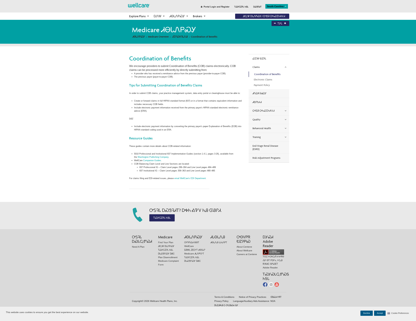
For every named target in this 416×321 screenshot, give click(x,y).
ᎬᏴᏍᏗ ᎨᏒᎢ (276, 297)
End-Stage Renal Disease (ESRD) (265, 147)
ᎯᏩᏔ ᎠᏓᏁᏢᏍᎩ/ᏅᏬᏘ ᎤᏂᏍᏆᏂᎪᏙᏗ (264, 16)
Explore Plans (137, 16)
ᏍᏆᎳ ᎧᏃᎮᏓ (259, 58)
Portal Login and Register (216, 6)
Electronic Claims (263, 79)
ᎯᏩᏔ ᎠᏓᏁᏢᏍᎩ (166, 246)
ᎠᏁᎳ (157, 16)
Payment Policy (262, 85)
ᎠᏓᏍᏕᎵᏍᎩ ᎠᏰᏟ (166, 253)
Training (257, 137)
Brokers (197, 16)
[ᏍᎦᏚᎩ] (139, 5)
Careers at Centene (247, 254)
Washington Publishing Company (153, 157)
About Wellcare (244, 250)
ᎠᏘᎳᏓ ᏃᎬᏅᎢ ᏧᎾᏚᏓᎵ (194, 250)
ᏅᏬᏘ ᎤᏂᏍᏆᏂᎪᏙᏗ (263, 110)
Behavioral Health (262, 128)
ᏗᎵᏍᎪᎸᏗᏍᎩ (259, 93)
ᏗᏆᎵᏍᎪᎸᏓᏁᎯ (180, 36)
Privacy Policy (221, 301)
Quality (256, 119)
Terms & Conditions (224, 297)
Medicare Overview (158, 36)
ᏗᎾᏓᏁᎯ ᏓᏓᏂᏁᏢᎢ (218, 242)
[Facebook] (265, 284)
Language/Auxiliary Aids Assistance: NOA (254, 301)
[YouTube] (276, 284)
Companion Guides (152, 160)
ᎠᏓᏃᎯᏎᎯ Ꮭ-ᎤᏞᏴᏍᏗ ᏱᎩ (226, 305)
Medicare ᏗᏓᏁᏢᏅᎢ (194, 253)
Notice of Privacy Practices (252, 297)
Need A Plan (138, 246)
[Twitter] (271, 284)
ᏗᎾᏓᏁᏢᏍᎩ (177, 16)
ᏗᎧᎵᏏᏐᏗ (257, 102)
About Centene (244, 246)
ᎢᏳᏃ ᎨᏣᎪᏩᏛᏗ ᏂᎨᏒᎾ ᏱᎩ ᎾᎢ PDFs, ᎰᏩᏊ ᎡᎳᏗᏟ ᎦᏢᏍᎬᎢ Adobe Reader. (273, 262)
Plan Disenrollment (167, 257)
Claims (256, 67)
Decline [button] (366, 313)
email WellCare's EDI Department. (190, 178)
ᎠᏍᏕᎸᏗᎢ (257, 6)
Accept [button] (380, 313)
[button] (398, 313)
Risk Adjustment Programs (266, 157)
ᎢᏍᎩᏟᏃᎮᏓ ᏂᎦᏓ (241, 6)
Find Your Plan (165, 242)
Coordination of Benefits (204, 36)
